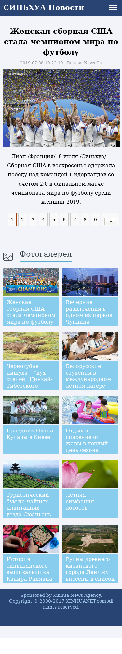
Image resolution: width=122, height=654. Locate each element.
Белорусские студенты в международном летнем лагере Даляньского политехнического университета (91, 385)
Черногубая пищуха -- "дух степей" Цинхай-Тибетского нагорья (29, 379)
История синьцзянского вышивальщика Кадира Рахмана (29, 569)
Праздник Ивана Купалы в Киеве (30, 434)
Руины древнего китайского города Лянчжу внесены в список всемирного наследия (90, 575)
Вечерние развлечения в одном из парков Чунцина (89, 312)
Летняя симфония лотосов (80, 501)
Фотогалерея (46, 254)
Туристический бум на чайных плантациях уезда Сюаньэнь (29, 505)
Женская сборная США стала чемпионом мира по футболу (31, 312)
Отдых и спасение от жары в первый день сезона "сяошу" (87, 444)
